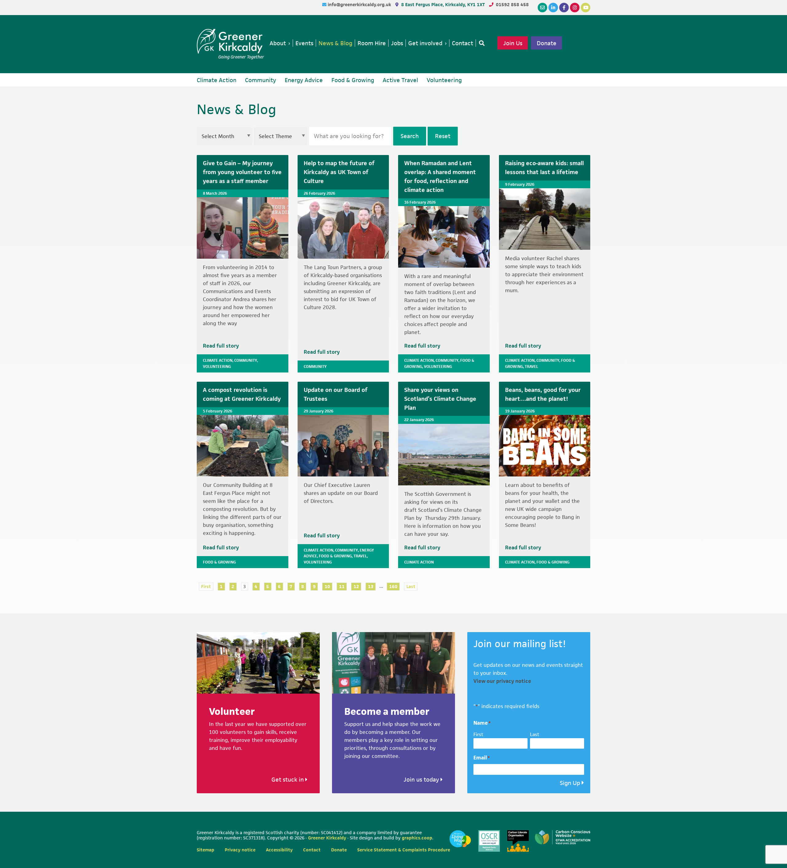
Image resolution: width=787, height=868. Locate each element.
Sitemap (205, 850)
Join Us (512, 43)
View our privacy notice (502, 681)
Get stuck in (288, 779)
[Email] (542, 7)
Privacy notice (240, 850)
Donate (546, 43)
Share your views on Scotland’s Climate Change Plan (440, 399)
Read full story (221, 345)
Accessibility (279, 850)
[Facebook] (564, 7)
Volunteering (217, 366)
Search (410, 136)
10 (327, 586)
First (206, 586)
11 (342, 586)
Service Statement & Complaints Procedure (403, 850)
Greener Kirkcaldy (230, 41)
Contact (312, 850)
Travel (531, 366)
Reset (442, 136)
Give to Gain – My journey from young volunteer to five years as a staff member (242, 172)
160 (393, 586)
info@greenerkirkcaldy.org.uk (360, 4)
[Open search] (480, 43)
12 (356, 586)
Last (410, 586)
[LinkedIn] (553, 7)
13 (371, 586)
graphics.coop (417, 838)
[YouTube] (585, 7)
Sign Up (570, 783)
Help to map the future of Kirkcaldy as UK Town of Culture (339, 172)
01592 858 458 (512, 4)
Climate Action (217, 360)
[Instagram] (574, 7)
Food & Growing (219, 562)
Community (245, 360)
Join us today (422, 779)
